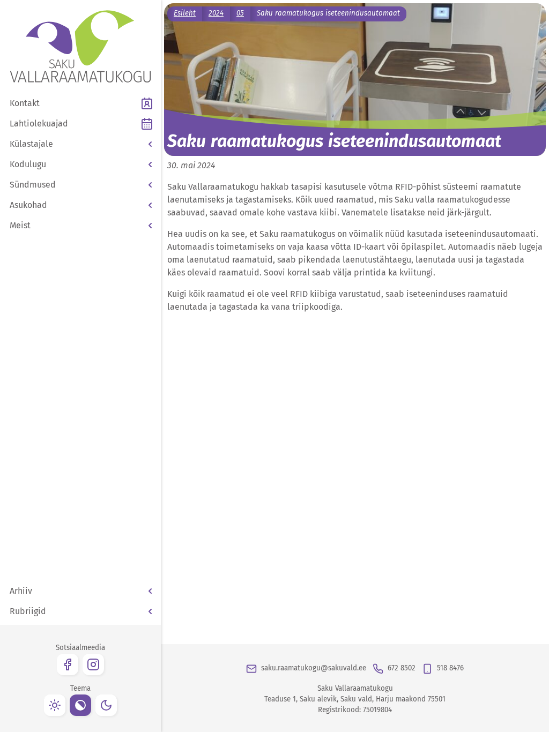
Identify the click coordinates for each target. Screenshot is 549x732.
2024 (216, 13)
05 (240, 13)
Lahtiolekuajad (39, 123)
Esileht (185, 13)
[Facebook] (67, 664)
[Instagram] (93, 664)
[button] (80, 144)
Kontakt (25, 103)
